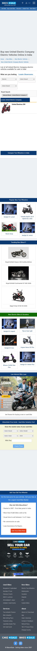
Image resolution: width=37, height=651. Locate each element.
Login (29, 3)
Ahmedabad (6, 600)
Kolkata (5, 603)
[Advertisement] (18, 30)
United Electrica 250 (18, 104)
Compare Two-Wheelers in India (18, 153)
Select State (22, 3)
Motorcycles (25, 591)
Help (23, 618)
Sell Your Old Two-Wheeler (19, 493)
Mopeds (24, 597)
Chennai (5, 594)
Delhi (4, 597)
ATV (23, 600)
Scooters (24, 594)
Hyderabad (13, 588)
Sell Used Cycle (7, 627)
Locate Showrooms (25, 74)
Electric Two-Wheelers (28, 588)
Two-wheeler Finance (9, 612)
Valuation (18, 9)
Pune (10, 591)
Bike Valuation (7, 615)
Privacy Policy (29, 627)
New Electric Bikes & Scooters (18, 315)
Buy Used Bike (11, 9)
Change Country (26, 630)
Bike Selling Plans (8, 618)
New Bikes (33, 9)
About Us (24, 612)
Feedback (30, 621)
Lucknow (10, 597)
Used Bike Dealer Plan (9, 624)
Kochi (10, 594)
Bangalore (6, 588)
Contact (24, 621)
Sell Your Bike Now (18, 531)
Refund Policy (25, 624)
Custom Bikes (25, 603)
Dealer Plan (26, 9)
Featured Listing (7, 621)
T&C (23, 627)
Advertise (28, 618)
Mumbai (5, 591)
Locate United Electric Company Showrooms (11, 102)
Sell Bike (4, 9)
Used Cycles (12, 603)
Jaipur (13, 600)
